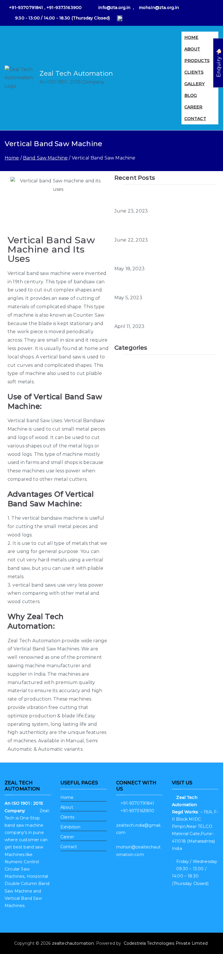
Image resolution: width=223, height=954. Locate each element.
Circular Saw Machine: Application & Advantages (156, 285)
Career (193, 107)
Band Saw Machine (136, 364)
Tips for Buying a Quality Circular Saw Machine (158, 227)
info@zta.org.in (114, 7)
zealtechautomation (73, 943)
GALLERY (194, 83)
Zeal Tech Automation (76, 73)
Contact (195, 118)
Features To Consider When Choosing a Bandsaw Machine (161, 314)
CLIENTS (194, 72)
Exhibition (70, 827)
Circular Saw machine (140, 385)
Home (191, 37)
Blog (190, 95)
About (192, 49)
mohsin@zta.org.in (159, 7)
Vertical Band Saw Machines (46, 649)
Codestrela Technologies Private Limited (166, 943)
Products (197, 60)
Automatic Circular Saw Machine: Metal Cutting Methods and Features (160, 256)
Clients (67, 817)
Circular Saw (129, 375)
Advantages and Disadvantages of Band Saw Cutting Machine (161, 199)
